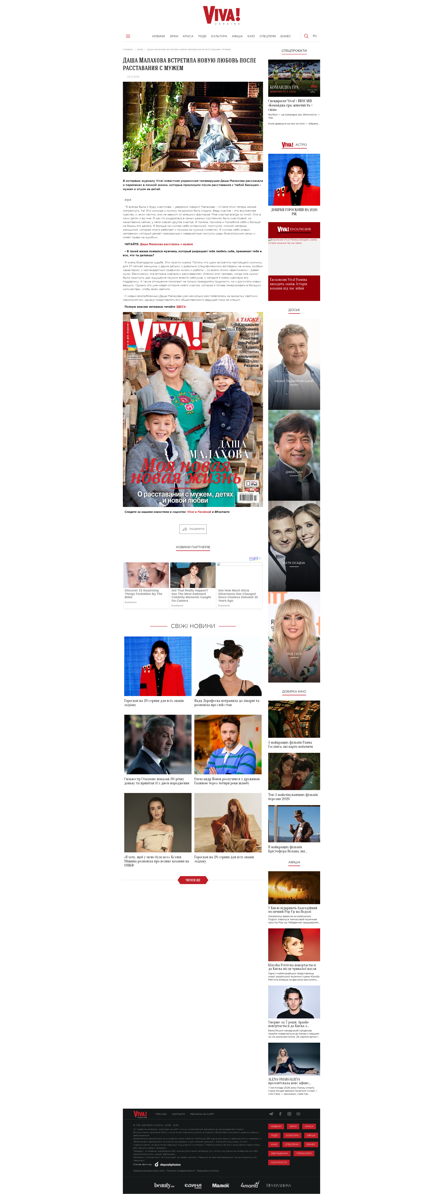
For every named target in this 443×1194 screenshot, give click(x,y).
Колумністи (279, 1162)
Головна (128, 49)
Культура (292, 1135)
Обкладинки (279, 1153)
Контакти (178, 1114)
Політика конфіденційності (181, 1171)
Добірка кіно (294, 691)
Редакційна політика (208, 1171)
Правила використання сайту (149, 1171)
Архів (140, 49)
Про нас (161, 1114)
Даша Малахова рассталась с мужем (166, 244)
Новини (276, 1126)
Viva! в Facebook (199, 512)
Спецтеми (292, 1144)
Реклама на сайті (202, 1114)
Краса (309, 1126)
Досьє (294, 310)
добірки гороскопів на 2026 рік (294, 212)
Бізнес (311, 1144)
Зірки (293, 1126)
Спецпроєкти (294, 51)
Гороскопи (304, 1153)
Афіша (294, 862)
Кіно (274, 1144)
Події (274, 1135)
